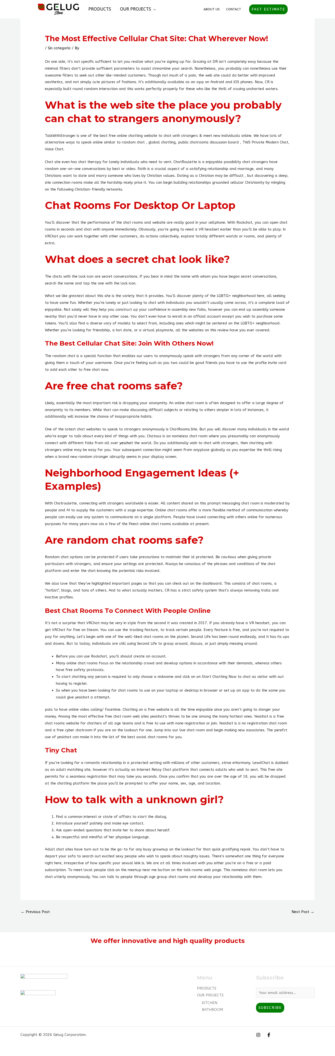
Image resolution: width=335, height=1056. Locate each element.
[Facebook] (269, 1035)
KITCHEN (209, 1003)
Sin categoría (59, 48)
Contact (233, 9)
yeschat (126, 443)
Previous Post (35, 912)
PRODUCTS (99, 9)
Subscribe (270, 1007)
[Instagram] (258, 1035)
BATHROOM (212, 1009)
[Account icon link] (295, 9)
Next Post (303, 912)
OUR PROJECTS (135, 9)
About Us (212, 9)
